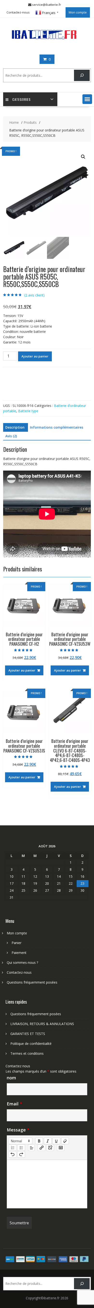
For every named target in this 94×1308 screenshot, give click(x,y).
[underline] (56, 1140)
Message (18, 1130)
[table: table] (61, 1147)
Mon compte (78, 12)
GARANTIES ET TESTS (27, 1033)
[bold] (39, 1140)
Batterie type (28, 411)
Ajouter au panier (34, 356)
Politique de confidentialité (31, 1043)
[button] (87, 99)
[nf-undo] (12, 1154)
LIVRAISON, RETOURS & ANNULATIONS (42, 1023)
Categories (21, 99)
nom (11, 1078)
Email (14, 1104)
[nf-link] (41, 1147)
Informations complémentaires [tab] (56, 427)
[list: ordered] (12, 1147)
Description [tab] (15, 427)
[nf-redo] (21, 1154)
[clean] (65, 1140)
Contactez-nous (18, 12)
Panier (16, 942)
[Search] (82, 75)
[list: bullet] (21, 1147)
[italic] (48, 1140)
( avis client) (34, 295)
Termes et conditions (27, 1053)
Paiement (19, 952)
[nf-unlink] (50, 1147)
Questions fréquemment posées (32, 982)
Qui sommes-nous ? (22, 962)
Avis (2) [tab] (11, 436)
